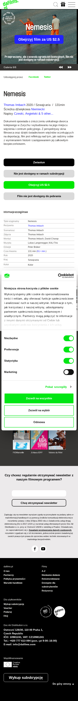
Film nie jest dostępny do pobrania (39, 196)
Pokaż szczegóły (56, 386)
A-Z (43, 571)
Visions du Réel (55, 452)
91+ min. (41, 251)
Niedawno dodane (51, 575)
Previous (60, 67)
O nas (7, 571)
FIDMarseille (18, 452)
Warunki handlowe (13, 583)
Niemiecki (38, 109)
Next (70, 67)
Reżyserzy (47, 590)
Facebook (34, 77)
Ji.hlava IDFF (37, 452)
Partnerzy (9, 575)
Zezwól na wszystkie (39, 398)
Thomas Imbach (14, 105)
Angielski (31, 113)
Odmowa (39, 422)
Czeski (18, 113)
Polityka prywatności (14, 579)
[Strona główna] (11, 4)
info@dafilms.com (24, 644)
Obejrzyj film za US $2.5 (39, 39)
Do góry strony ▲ (63, 683)
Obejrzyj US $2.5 (39, 184)
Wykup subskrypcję (26, 678)
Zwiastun (39, 162)
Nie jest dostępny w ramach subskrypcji (39, 173)
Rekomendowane (51, 579)
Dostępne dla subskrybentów (50, 585)
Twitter (47, 77)
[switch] (68, 349)
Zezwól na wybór (39, 410)
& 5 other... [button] (46, 113)
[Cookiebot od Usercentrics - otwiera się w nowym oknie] (58, 275)
